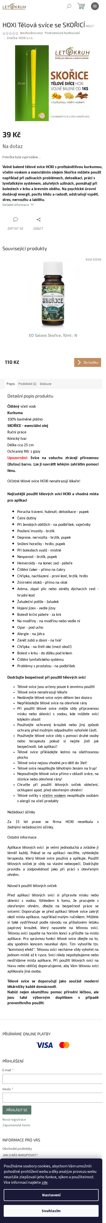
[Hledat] (69, 6)
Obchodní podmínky (17, 1148)
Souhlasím (51, 1211)
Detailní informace (15, 204)
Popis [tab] (11, 383)
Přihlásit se (16, 1110)
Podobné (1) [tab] (27, 383)
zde (45, 1182)
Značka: (20, 38)
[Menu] (95, 6)
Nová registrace (14, 1119)
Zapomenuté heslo (16, 1125)
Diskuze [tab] (46, 383)
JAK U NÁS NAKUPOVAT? (20, 1155)
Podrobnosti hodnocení (62, 33)
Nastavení (51, 1195)
